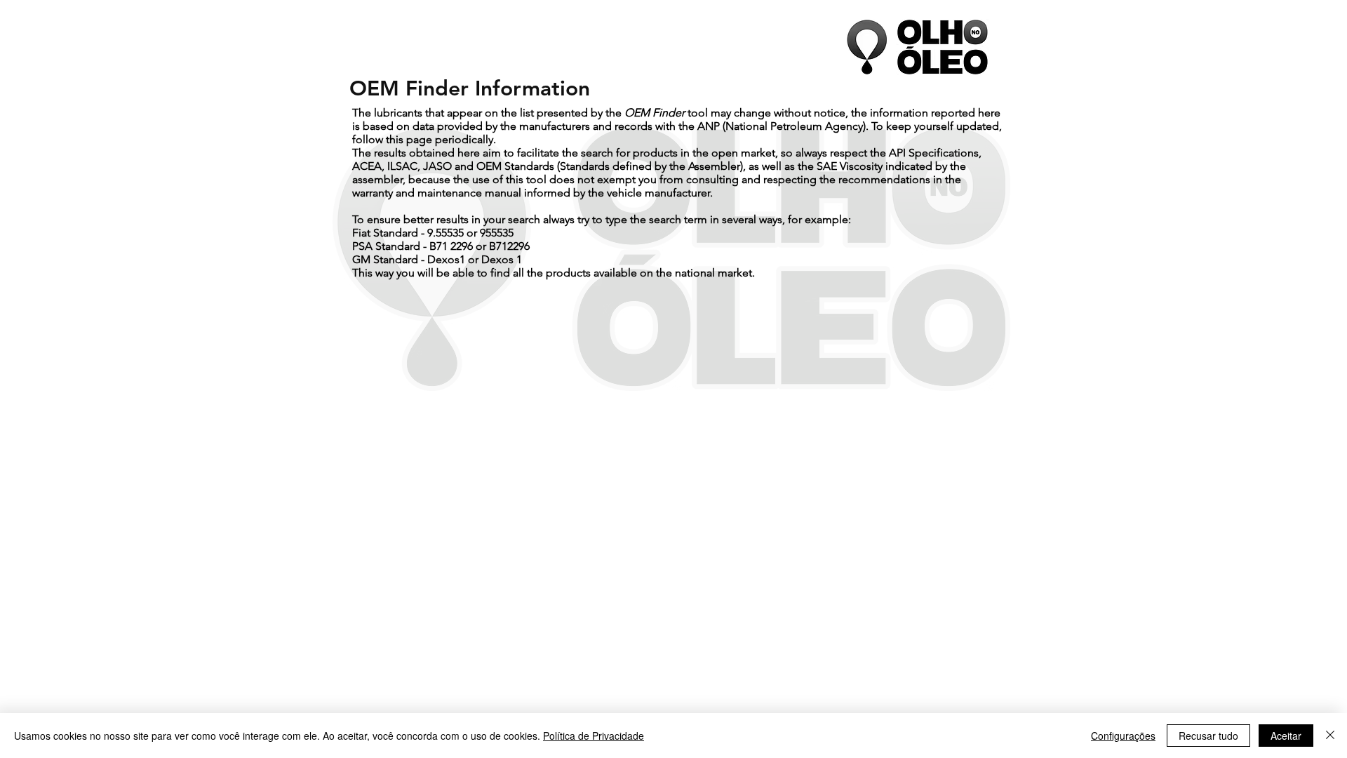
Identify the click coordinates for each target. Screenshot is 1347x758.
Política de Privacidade (593, 736)
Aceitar (1286, 736)
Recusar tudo (1208, 736)
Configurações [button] (1123, 736)
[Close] (1330, 735)
